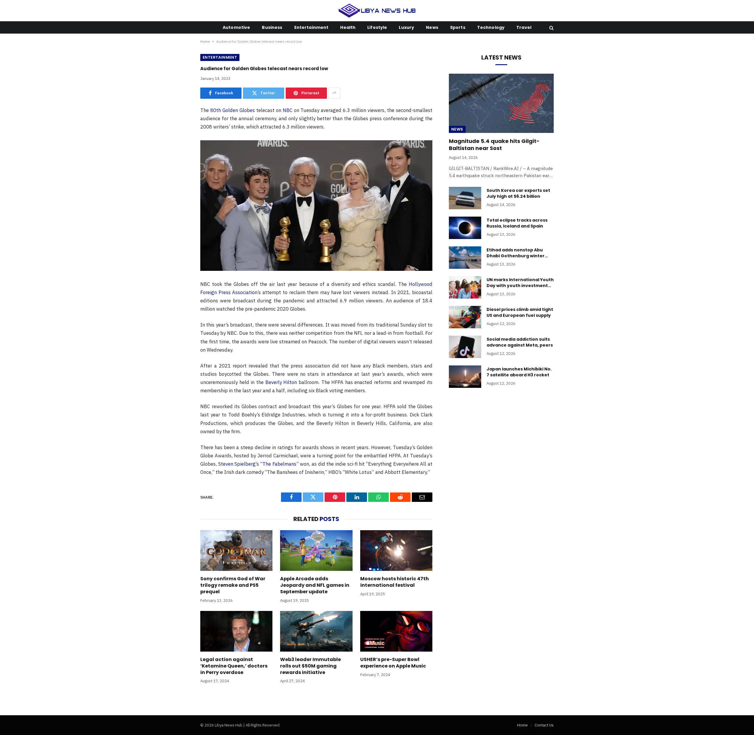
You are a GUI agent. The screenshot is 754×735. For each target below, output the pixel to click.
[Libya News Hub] (377, 10)
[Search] (551, 28)
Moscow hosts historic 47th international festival (394, 582)
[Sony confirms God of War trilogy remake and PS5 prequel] (236, 550)
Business (272, 27)
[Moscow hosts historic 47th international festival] (396, 550)
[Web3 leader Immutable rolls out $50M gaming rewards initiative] (316, 631)
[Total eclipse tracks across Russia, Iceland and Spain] (465, 228)
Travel (523, 27)
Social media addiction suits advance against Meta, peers (520, 342)
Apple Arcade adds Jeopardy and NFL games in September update (314, 585)
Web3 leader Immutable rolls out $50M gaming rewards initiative (310, 665)
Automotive (236, 27)
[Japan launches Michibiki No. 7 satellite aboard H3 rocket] (465, 376)
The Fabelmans (279, 464)
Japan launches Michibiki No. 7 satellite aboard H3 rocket (519, 372)
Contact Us (544, 725)
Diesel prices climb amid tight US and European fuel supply (520, 312)
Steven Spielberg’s (238, 464)
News (432, 27)
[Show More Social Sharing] (334, 93)
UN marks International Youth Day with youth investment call (520, 283)
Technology (491, 27)
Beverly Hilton (281, 382)
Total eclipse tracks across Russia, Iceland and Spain (517, 223)
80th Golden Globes (232, 110)
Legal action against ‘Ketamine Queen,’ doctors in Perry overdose (233, 665)
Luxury (406, 27)
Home (205, 41)
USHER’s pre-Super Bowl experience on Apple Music (393, 662)
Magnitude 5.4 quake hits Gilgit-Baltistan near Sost (494, 145)
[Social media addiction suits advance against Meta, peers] (465, 347)
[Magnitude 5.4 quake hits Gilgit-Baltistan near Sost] (501, 103)
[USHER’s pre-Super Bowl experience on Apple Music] (396, 631)
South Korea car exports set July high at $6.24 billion (518, 193)
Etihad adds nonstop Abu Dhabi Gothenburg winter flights (516, 253)
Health (347, 27)
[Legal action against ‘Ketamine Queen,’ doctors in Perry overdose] (236, 631)
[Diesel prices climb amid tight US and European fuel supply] (465, 317)
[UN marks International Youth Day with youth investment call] (465, 287)
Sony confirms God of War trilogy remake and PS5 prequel (232, 585)
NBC (287, 110)
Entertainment (311, 27)
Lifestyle (377, 27)
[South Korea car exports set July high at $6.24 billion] (465, 198)
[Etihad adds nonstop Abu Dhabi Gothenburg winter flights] (465, 257)
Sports (457, 27)
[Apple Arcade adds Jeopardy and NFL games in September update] (316, 550)
